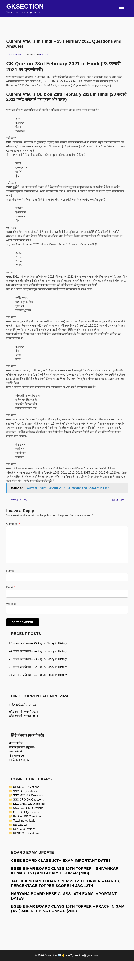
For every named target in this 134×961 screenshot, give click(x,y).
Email (10, 587)
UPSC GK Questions (26, 786)
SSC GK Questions (25, 791)
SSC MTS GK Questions (28, 795)
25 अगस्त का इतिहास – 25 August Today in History (38, 643)
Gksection (25, 6)
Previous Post (18, 500)
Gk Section (15, 54)
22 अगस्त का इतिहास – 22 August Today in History (38, 666)
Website (11, 603)
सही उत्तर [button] (11, 137)
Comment (13, 523)
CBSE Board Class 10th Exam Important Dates (61, 860)
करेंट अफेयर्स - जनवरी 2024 (23, 711)
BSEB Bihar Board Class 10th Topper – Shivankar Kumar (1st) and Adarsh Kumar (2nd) (64, 870)
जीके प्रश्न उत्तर (17, 755)
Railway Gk (20, 824)
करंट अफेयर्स (15, 751)
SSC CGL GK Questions (28, 807)
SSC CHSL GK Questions (29, 803)
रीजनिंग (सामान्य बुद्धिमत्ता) (22, 747)
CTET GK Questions (26, 812)
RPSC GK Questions (26, 833)
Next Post (118, 500)
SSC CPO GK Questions (28, 799)
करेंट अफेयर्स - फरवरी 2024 (23, 715)
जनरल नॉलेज (15, 743)
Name (11, 570)
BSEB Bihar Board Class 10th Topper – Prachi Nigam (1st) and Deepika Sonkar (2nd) (67, 908)
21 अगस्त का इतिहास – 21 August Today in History (38, 674)
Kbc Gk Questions (24, 828)
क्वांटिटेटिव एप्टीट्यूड (19, 759)
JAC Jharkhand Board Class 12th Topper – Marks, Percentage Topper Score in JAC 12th (65, 883)
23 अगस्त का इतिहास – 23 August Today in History (38, 659)
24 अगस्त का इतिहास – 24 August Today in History (38, 651)
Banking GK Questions (27, 816)
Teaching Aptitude (24, 820)
